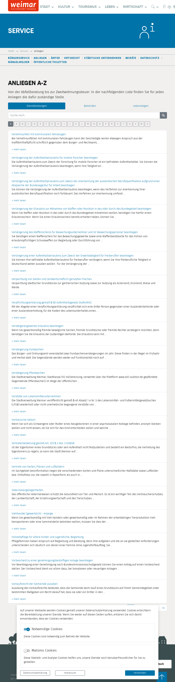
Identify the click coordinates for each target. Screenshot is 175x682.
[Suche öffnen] (155, 7)
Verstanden (140, 673)
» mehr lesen (19, 149)
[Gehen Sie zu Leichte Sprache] (169, 7)
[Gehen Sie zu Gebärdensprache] (164, 7)
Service (24, 51)
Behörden (90, 106)
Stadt (11, 51)
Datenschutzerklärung (35, 673)
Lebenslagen (141, 106)
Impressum (70, 673)
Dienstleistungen (37, 106)
